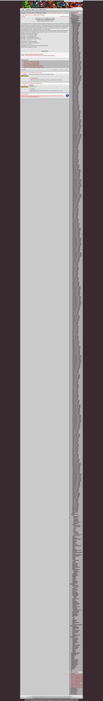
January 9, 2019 (76, 471)
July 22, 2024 (75, 145)
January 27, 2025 (76, 115)
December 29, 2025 (76, 61)
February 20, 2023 (76, 229)
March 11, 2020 (75, 402)
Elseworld (75, 523)
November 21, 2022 (76, 243)
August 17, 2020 (76, 376)
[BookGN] (78, 4)
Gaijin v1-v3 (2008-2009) (75, 682)
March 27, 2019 (75, 458)
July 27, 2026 (75, 27)
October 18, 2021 (76, 307)
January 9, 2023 (76, 235)
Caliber (74, 577)
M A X (74, 528)
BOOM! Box (76, 571)
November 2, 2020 (76, 364)
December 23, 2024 (76, 120)
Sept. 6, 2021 (75, 314)
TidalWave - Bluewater (74, 636)
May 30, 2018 (75, 507)
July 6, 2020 (75, 383)
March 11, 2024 (75, 167)
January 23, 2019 (76, 469)
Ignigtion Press (75, 603)
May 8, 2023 (75, 216)
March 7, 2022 (75, 285)
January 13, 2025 (76, 117)
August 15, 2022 (76, 259)
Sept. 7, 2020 (75, 373)
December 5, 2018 (76, 477)
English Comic (74, 514)
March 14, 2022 (75, 284)
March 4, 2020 (75, 403)
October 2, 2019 (76, 428)
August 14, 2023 (76, 200)
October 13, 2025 (76, 73)
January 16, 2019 (76, 470)
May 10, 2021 (75, 333)
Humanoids (75, 602)
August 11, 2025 (76, 83)
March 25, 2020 (75, 400)
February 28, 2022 (76, 286)
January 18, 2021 (76, 351)
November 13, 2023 (76, 186)
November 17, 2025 (76, 67)
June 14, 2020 (75, 386)
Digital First (76, 520)
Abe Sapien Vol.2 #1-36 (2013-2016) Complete (33, 65)
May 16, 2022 (75, 274)
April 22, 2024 (75, 160)
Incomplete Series (75, 652)
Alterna (74, 549)
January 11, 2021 (76, 353)
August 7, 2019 (75, 437)
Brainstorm (75, 573)
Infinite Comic (76, 525)
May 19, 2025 (75, 97)
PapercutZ (74, 620)
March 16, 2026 (75, 48)
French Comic (74, 659)
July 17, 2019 (75, 440)
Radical (74, 621)
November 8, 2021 (76, 304)
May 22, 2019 (75, 449)
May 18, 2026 (75, 38)
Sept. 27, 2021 (75, 311)
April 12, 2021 (75, 338)
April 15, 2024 (75, 161)
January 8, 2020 (76, 412)
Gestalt (74, 590)
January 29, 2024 (76, 173)
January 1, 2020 (76, 413)
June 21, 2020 (75, 385)
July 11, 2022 (75, 265)
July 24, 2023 (75, 204)
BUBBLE (74, 576)
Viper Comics (75, 647)
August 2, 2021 (75, 320)
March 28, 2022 (75, 282)
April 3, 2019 (75, 457)
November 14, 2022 (76, 244)
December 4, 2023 (76, 182)
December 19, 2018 (76, 474)
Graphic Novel (74, 19)
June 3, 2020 (75, 389)
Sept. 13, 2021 (75, 313)
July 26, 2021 (75, 321)
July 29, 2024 (75, 144)
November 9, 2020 (76, 363)
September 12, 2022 (76, 255)
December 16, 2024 (76, 122)
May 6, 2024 (75, 158)
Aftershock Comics (76, 545)
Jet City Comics (76, 606)
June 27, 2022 (75, 267)
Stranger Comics (76, 634)
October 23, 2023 (76, 189)
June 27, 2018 (75, 502)
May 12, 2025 (75, 98)
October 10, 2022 (76, 250)
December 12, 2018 (76, 475)
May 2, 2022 (75, 276)
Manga (72, 656)
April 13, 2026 (75, 44)
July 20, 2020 (75, 381)
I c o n (74, 527)
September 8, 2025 (76, 79)
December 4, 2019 (76, 418)
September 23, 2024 (76, 135)
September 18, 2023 (76, 195)
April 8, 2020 (75, 398)
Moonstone (75, 615)
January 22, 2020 (76, 410)
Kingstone (74, 607)
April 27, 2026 (75, 42)
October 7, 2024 (76, 133)
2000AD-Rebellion (76, 539)
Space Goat (75, 632)
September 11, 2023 (76, 196)
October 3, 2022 (76, 251)
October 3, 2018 (76, 487)
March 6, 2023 (75, 226)
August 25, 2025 (76, 81)
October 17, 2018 (76, 484)
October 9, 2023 (76, 191)
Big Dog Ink (76, 560)
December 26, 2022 (76, 238)
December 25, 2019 (76, 415)
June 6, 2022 (75, 270)
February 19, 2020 (76, 406)
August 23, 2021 (76, 316)
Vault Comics (75, 646)
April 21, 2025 (75, 101)
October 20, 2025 (76, 72)
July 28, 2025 (75, 85)
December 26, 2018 (76, 473)
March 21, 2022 (75, 283)
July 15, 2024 (75, 146)
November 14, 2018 (76, 480)
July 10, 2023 (75, 206)
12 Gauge (74, 537)
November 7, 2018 (76, 481)
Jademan (74, 605)
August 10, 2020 (76, 377)
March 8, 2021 (75, 344)
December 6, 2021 (76, 300)
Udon (73, 643)
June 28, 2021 (75, 326)
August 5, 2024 (75, 143)
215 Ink (74, 540)
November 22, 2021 (76, 302)
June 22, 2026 (75, 32)
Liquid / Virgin (75, 611)
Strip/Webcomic (75, 653)
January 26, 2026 (76, 56)
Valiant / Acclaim (76, 644)
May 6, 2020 (75, 393)
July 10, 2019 (75, 442)
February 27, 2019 (76, 463)
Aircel (73, 548)
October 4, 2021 (76, 310)
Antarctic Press (76, 555)
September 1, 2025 (76, 80)
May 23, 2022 (75, 273)
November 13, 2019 (76, 421)
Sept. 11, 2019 (75, 431)
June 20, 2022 (75, 268)
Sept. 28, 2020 (75, 369)
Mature (73, 657)
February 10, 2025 (76, 113)
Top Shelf (74, 641)
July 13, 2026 (75, 29)
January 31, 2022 (76, 291)
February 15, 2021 (76, 347)
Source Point (75, 631)
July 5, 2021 (75, 324)
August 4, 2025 (75, 84)
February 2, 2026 (76, 55)
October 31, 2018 (76, 482)
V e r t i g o (75, 518)
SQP (73, 633)
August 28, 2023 (76, 198)
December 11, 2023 (76, 181)
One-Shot (73, 666)
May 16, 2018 (75, 509)
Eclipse (74, 588)
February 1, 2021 (76, 349)
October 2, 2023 (76, 193)
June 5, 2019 (75, 447)
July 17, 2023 (75, 205)
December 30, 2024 (76, 119)
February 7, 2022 (76, 289)
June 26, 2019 (75, 444)
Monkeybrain (75, 614)
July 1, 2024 (75, 149)
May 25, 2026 (75, 37)
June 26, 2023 (75, 208)
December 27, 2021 (76, 296)
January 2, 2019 (76, 472)
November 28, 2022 (76, 242)
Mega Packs (74, 665)
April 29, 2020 (75, 394)
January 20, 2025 (76, 116)
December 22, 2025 (76, 62)
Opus (73, 619)
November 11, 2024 (76, 127)
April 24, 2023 (75, 218)
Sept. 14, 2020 (75, 372)
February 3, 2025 (76, 114)
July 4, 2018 (75, 501)
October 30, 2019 (76, 424)
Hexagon (74, 601)
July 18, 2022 (75, 264)
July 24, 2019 (75, 439)
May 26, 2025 (75, 96)
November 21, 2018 (76, 479)
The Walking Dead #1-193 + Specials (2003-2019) (80, 674)
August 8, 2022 (75, 260)
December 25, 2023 (76, 179)
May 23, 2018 (75, 508)
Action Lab (74, 544)
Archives (73, 667)
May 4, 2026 (75, 40)
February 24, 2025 (76, 110)
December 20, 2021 (76, 297)
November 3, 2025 (76, 70)
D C (73, 515)
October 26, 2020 (76, 365)
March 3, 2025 (75, 109)
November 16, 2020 (76, 362)
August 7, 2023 (75, 202)
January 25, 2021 (76, 350)
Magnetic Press (77, 610)
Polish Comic (74, 662)
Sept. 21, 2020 (75, 371)
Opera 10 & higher (59, 697)
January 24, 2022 (76, 292)
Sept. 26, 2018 (75, 488)
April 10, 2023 (75, 221)
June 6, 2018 (75, 506)
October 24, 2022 (76, 248)
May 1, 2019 (75, 453)
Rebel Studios (75, 622)
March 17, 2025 (75, 107)
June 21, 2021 (75, 327)
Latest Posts (74, 15)
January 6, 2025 (76, 118)
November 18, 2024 (76, 126)
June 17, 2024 (75, 151)
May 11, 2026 (75, 39)
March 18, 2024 (75, 165)
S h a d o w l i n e (77, 534)
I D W (73, 536)
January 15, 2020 (76, 411)
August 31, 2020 (76, 374)
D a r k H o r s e (67, 16)
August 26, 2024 (76, 140)
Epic (74, 529)
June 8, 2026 (75, 35)
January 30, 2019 (76, 468)
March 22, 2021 (75, 341)
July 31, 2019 (75, 438)
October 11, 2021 (76, 309)
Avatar (73, 562)
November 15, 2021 (76, 303)
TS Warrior (25, 74)
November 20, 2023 (76, 185)
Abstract (74, 543)
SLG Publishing (76, 630)
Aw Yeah (75, 587)
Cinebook (74, 580)
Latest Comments (75, 16)
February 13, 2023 (76, 230)
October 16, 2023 (76, 190)
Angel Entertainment (77, 554)
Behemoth (74, 564)
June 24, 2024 (75, 150)
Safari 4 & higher (66, 697)
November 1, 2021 (76, 305)
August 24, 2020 (76, 375)
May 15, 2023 (75, 215)
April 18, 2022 (75, 278)
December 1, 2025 (76, 65)
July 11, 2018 (75, 500)
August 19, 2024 (76, 141)
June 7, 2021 (75, 329)
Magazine (73, 655)
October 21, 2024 (76, 131)
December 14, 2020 (76, 357)
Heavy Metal (75, 595)
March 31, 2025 (75, 105)
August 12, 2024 (76, 142)
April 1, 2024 (75, 163)
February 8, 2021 (76, 348)
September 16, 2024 (76, 136)
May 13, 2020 (75, 392)
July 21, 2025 (75, 87)
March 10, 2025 (75, 108)
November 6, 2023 (76, 187)
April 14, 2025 (75, 102)
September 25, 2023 (76, 194)
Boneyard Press (76, 567)
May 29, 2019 (75, 448)
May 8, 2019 (75, 452)
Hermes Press (75, 598)
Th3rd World (75, 638)
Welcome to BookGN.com (36, 4)
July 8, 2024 (75, 147)
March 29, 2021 (75, 340)
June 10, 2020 (75, 387)
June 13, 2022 (75, 269)
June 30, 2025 (75, 90)
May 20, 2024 (75, 155)
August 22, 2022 (76, 258)
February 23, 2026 (76, 52)
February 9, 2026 (76, 54)
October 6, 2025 (76, 74)
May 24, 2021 (75, 331)
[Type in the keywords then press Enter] (73, 7)
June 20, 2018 (75, 504)
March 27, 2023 (75, 223)
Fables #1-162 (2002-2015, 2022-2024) (78, 678)
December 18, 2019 (76, 416)
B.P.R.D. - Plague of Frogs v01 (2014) (31, 64)
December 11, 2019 (76, 417)
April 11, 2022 (75, 279)
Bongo (73, 568)
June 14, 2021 (75, 328)
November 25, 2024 (76, 125)
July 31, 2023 (75, 203)
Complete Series (62, 16)
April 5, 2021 (75, 339)
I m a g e (74, 531)
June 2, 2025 (75, 94)
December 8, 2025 (76, 64)
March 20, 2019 (75, 460)
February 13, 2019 (76, 465)
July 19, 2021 (75, 322)
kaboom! (75, 570)
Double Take (75, 585)
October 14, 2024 (76, 132)
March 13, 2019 (75, 461)
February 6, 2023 (76, 231)
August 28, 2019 (76, 434)
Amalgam (74, 551)
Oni (73, 616)
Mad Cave (74, 613)
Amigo (73, 553)
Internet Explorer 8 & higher (50, 697)
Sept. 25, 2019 (75, 429)
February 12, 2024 (76, 171)
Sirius (73, 629)
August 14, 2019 (76, 436)
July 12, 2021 (75, 323)
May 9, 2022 (75, 275)
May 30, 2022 (75, 271)
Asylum (74, 561)
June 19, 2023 (75, 209)
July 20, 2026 (75, 28)
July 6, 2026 (75, 30)
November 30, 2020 (76, 359)
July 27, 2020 (75, 380)
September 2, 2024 (76, 138)
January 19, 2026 (76, 57)
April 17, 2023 (75, 220)
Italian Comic (74, 661)
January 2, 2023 (76, 236)
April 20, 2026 (75, 43)
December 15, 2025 (76, 63)
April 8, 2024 (75, 162)
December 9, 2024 (76, 123)
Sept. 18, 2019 (75, 430)
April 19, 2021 (75, 337)
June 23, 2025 (75, 91)
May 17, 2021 (75, 332)
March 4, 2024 (75, 168)
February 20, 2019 (76, 464)
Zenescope (74, 648)
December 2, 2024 (76, 124)
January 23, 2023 (76, 233)
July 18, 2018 (75, 499)
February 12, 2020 (76, 407)
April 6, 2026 (75, 45)
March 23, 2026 (75, 47)
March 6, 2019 (75, 462)
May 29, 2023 (75, 213)
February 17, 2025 (76, 111)
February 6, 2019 (76, 466)
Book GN (23, 12)
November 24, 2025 (76, 66)
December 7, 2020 (76, 358)
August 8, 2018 (75, 496)
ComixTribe (75, 581)
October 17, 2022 (76, 249)
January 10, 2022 (76, 294)
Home (72, 14)
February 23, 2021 (76, 346)
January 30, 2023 (76, 232)
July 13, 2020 (75, 382)
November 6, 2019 (76, 422)
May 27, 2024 (75, 154)
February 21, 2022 (76, 287)
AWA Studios (75, 563)
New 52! (75, 517)
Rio (31, 89)
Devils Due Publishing (73, 583)
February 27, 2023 (76, 227)
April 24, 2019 (75, 454)
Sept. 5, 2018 (75, 491)
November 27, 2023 (76, 184)
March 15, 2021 (75, 342)
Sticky (72, 668)
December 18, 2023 (76, 180)
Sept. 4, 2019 (75, 433)
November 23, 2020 (76, 360)
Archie (73, 558)
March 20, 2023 (75, 224)
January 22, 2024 (76, 174)
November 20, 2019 (76, 420)
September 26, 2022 (76, 252)
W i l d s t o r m (76, 522)
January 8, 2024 (76, 177)
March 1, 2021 (75, 345)
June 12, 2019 (75, 446)
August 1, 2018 (75, 497)
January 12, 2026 (76, 58)
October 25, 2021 (76, 306)
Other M (74, 524)
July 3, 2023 (75, 207)
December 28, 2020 (76, 355)
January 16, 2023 (76, 234)
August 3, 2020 (75, 378)
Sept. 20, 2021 (75, 312)
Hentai (72, 658)
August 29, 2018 (76, 492)
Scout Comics (75, 626)
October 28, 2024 (76, 129)
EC (74, 617)
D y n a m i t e (75, 586)
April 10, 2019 (75, 456)
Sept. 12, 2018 (75, 490)
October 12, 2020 (76, 367)
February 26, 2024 (76, 169)
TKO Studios (75, 639)
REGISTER (50, 700)
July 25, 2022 (75, 262)
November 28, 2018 (76, 478)
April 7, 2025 (75, 103)
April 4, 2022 (75, 280)
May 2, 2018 (75, 511)
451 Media (74, 541)
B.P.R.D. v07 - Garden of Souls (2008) (31, 61)
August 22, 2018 (76, 493)
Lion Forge (74, 608)
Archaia (75, 572)
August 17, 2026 (76, 23)
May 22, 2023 (75, 214)
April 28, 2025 (75, 100)
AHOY (73, 546)
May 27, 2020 (75, 390)
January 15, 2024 (76, 176)
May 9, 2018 (75, 510)
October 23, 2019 (76, 425)
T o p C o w (76, 533)
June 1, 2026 (75, 36)
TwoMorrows (75, 642)
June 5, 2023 (75, 212)
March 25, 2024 (75, 164)
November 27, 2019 (76, 419)
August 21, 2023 (76, 199)
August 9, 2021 (75, 319)
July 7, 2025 (75, 89)
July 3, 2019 (75, 443)
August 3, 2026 (75, 26)
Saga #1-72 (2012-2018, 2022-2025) (77, 676)
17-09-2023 (23, 16)
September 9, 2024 (76, 137)
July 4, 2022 (75, 266)
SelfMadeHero (75, 628)
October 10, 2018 (76, 486)
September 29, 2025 (76, 75)
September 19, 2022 (76, 253)
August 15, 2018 (76, 495)
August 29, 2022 (76, 257)
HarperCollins (75, 594)
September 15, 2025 (76, 78)
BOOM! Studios (76, 569)
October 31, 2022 (76, 247)
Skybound (75, 532)
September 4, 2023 (76, 197)
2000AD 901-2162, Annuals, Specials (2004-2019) (80, 684)
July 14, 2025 (75, 88)
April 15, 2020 (75, 397)
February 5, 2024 (76, 172)
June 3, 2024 (75, 153)
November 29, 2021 (76, 301)
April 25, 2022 (75, 277)
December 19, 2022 (76, 239)
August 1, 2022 (75, 261)
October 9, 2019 (76, 427)
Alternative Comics (76, 550)
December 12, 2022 (76, 240)
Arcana (74, 557)
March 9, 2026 (75, 49)
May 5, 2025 (75, 99)
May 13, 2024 (75, 156)
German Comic (74, 660)
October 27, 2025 (76, 71)
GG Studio (74, 591)
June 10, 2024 (75, 152)
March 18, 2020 (75, 401)
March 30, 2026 (75, 46)
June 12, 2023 (75, 211)
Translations (74, 21)
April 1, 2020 (75, 399)
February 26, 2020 (76, 404)
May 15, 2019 (75, 451)
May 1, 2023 (75, 217)
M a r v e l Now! (77, 526)
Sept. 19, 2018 (75, 489)
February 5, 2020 (76, 408)
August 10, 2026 (76, 25)
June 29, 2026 (75, 31)
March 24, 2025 (75, 106)
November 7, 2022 (76, 245)
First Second (75, 589)
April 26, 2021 (75, 336)
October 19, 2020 (76, 366)
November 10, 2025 (76, 69)
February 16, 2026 (76, 53)
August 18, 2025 (76, 82)
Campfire (74, 578)
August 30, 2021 (76, 315)
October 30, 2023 (76, 188)
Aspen (73, 559)
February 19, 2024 (76, 170)
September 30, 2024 (76, 134)
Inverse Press (75, 604)
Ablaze (74, 542)
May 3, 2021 (75, 335)
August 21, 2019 (76, 435)
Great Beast (75, 593)
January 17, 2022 (76, 293)
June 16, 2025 (75, 92)
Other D (74, 649)
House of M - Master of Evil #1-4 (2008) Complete (34, 67)
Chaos (73, 579)
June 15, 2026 (75, 34)
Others (74, 651)
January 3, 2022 (76, 295)
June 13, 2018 (75, 505)
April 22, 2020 (75, 395)
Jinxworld (75, 519)
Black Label (76, 516)
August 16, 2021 (76, 318)
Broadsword (75, 575)
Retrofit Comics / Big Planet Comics (76, 625)
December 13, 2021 (76, 298)
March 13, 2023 (75, 225)
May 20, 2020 (75, 391)
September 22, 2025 (76, 76)
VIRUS (74, 597)
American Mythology (77, 552)
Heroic (73, 599)
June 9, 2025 (75, 93)
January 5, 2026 (76, 60)
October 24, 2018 (76, 483)
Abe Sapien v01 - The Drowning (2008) (31, 63)
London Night (75, 612)
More (73, 513)
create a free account (33, 96)
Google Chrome (73, 697)
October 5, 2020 (76, 368)
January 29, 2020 (76, 409)
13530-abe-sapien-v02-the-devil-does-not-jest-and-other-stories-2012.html (40, 55)
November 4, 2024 (76, 128)
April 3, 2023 (75, 222)
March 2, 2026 (75, 51)
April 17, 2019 (75, 455)
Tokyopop (74, 640)
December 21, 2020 (76, 356)
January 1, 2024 (76, 178)
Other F (74, 650)
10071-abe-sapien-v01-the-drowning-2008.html (34, 54)
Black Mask (75, 566)
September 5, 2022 (76, 256)
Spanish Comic (74, 664)
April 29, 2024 (75, 159)
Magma (75, 596)
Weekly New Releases (76, 22)
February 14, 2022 (76, 288)
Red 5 (73, 623)
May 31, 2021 (75, 330)
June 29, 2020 (75, 384)
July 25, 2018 (75, 498)
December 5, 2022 (76, 241)
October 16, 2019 (76, 426)
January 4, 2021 (76, 354)
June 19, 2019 (75, 445)
